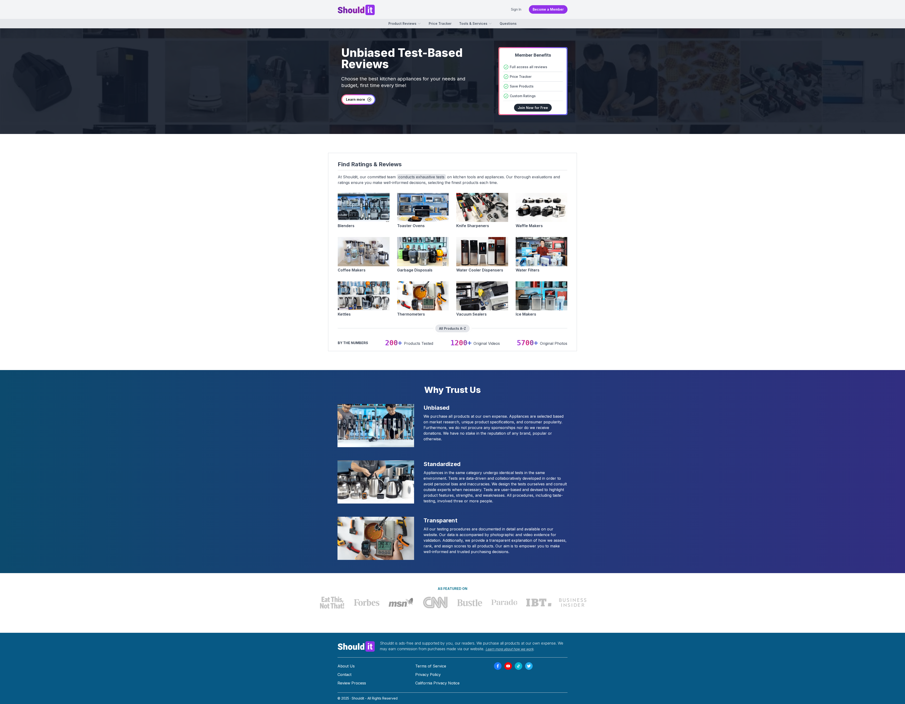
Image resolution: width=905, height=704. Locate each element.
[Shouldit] (356, 646)
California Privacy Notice (437, 683)
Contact (344, 674)
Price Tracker (440, 23)
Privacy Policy (428, 674)
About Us (346, 666)
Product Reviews (402, 23)
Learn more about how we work (509, 649)
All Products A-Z (452, 328)
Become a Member (548, 9)
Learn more (355, 99)
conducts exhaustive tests (421, 177)
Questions (508, 23)
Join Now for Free (533, 108)
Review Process (351, 683)
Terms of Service (430, 666)
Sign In (516, 9)
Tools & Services (473, 23)
